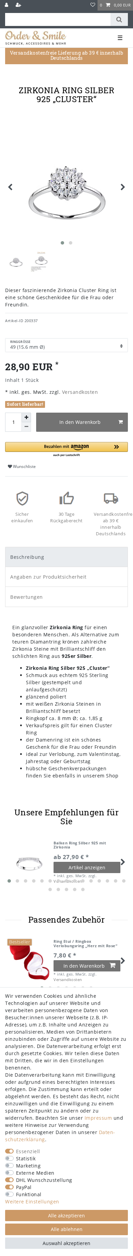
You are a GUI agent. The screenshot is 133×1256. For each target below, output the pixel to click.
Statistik (26, 1158)
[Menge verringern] (26, 427)
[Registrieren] (19, 5)
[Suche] (119, 19)
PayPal (24, 1187)
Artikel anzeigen (87, 867)
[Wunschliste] (93, 5)
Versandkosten (79, 392)
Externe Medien (35, 1173)
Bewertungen (26, 597)
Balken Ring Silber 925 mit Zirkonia (80, 845)
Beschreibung (27, 557)
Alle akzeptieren (66, 1215)
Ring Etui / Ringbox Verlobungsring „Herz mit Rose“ (85, 943)
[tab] (66, 557)
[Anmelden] (7, 5)
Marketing (28, 1165)
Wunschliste (24, 466)
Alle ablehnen (67, 1229)
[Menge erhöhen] (26, 417)
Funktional (29, 1194)
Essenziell (28, 1151)
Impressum (98, 1118)
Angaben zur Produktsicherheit (48, 577)
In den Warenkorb (80, 422)
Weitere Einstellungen (32, 1201)
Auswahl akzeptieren (66, 1243)
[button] (66, 449)
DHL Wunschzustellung (44, 1180)
